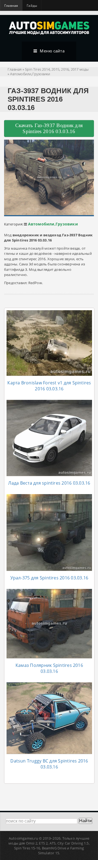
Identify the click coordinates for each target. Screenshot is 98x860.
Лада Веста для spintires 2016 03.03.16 (49, 483)
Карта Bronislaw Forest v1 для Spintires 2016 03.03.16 (49, 386)
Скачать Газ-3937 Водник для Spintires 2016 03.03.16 (49, 128)
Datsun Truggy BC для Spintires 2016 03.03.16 (49, 764)
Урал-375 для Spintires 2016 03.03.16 (49, 578)
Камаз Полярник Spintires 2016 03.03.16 (49, 668)
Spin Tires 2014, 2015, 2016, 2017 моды (56, 69)
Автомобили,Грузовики (30, 73)
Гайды (32, 5)
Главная (11, 5)
